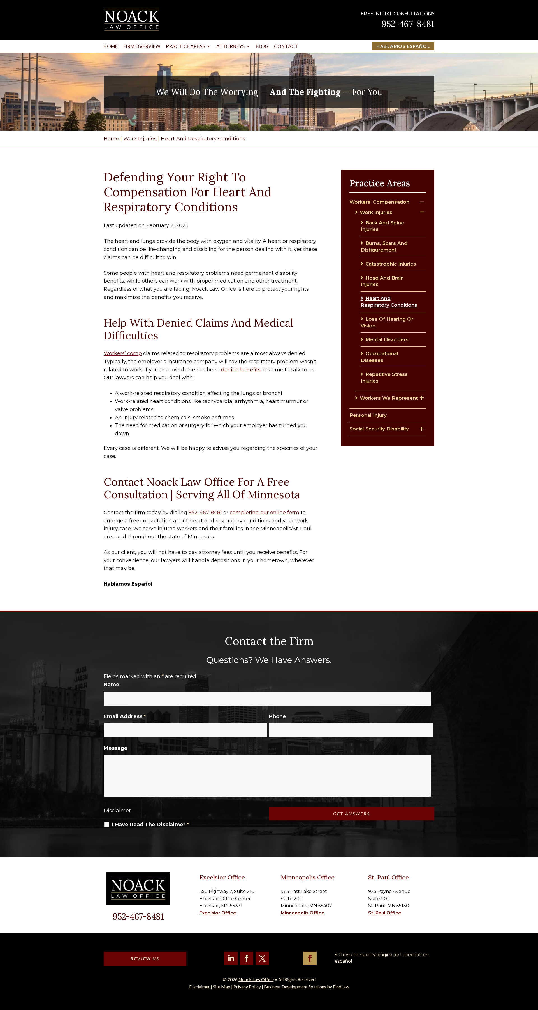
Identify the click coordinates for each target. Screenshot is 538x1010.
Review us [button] (145, 958)
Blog (262, 46)
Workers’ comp (123, 353)
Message (115, 748)
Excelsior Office (217, 913)
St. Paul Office (384, 913)
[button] (532, 969)
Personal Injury (368, 415)
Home (110, 46)
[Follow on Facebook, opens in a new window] (246, 958)
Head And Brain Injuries (382, 281)
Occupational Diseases (379, 357)
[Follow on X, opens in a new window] (262, 958)
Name (111, 684)
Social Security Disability (379, 429)
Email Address (125, 716)
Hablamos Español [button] (403, 46)
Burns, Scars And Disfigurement (384, 246)
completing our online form (264, 512)
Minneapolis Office (302, 913)
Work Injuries (376, 212)
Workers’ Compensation (379, 202)
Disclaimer (117, 810)
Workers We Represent (389, 398)
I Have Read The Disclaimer (150, 824)
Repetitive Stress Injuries (384, 377)
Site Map (221, 986)
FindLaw (341, 986)
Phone (277, 716)
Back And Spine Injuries (382, 226)
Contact (286, 46)
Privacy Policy (247, 986)
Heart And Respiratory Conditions (389, 301)
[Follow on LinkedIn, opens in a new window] (231, 958)
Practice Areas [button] (185, 46)
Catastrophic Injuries (390, 264)
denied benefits (241, 370)
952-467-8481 (408, 23)
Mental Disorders (387, 339)
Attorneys (230, 46)
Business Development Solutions (295, 986)
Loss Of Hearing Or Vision (387, 322)
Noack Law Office (256, 979)
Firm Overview (141, 46)
